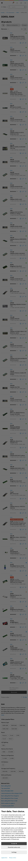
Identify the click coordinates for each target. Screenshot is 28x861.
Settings (14, 852)
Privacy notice (12, 857)
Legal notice (4, 857)
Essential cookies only (14, 847)
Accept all (14, 843)
